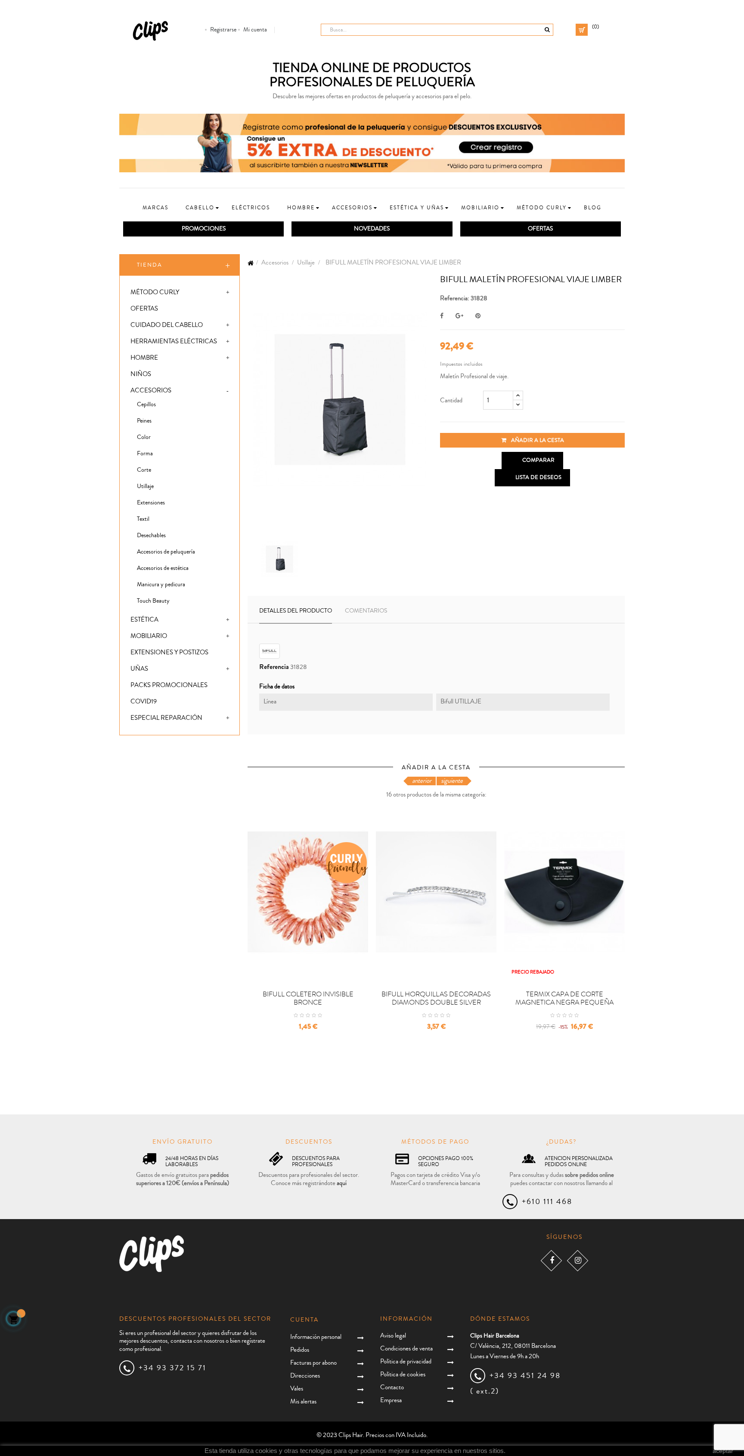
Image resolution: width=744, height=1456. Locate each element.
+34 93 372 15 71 (172, 1367)
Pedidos (299, 1349)
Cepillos (146, 404)
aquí (342, 1183)
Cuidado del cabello (166, 325)
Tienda (149, 265)
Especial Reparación (166, 717)
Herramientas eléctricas (173, 341)
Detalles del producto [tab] (295, 611)
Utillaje (145, 486)
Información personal (315, 1336)
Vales (296, 1388)
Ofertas (144, 308)
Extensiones (151, 502)
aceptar (723, 1450)
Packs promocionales (169, 685)
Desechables (151, 535)
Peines (144, 421)
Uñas (139, 668)
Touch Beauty (153, 601)
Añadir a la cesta (537, 440)
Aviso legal (393, 1335)
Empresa (391, 1400)
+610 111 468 (547, 1201)
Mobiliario (148, 636)
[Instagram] (577, 1260)
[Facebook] (551, 1260)
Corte (144, 470)
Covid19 (143, 701)
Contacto (392, 1387)
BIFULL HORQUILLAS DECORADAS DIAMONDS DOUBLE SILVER (436, 998)
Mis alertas (303, 1401)
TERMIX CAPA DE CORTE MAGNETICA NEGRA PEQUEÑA (564, 998)
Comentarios (366, 611)
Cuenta (304, 1320)
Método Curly (154, 292)
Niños (140, 374)
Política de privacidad (405, 1361)
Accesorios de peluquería (166, 552)
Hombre (144, 357)
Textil (143, 519)
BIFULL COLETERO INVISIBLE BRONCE (308, 998)
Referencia (274, 667)
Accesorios (150, 390)
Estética (144, 619)
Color (144, 437)
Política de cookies (402, 1374)
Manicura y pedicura (161, 584)
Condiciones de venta (406, 1348)
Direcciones (305, 1375)
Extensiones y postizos (169, 652)
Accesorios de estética (163, 568)
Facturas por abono (313, 1362)
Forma (145, 453)
